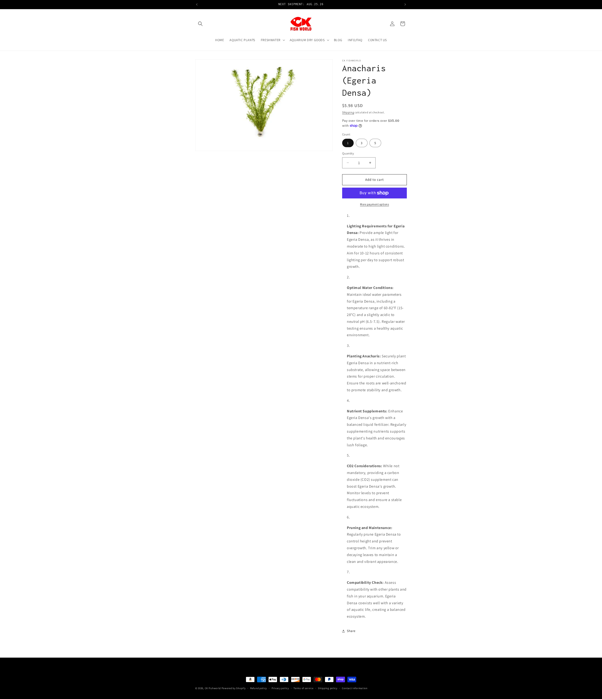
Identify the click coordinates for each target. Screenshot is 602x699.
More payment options (374, 204)
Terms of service (303, 688)
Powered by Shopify (234, 688)
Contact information (354, 688)
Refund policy (258, 688)
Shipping (348, 112)
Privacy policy (280, 688)
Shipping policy (327, 688)
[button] (200, 24)
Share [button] (351, 631)
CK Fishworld (213, 688)
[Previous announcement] (197, 4)
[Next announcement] (405, 4)
